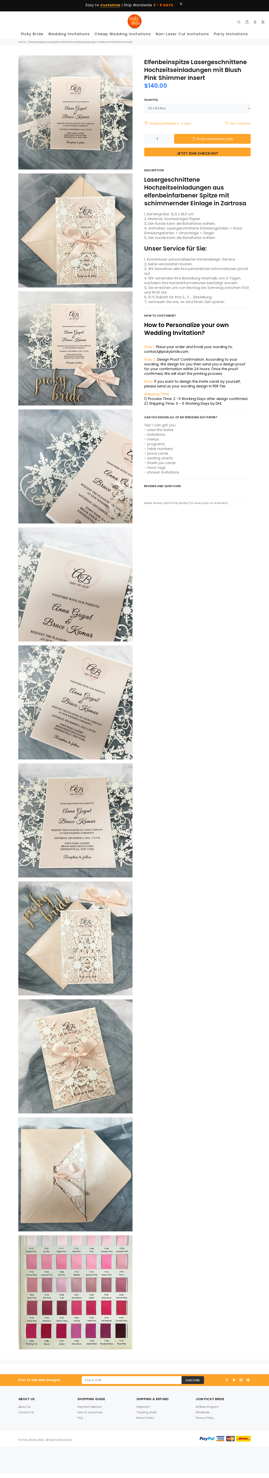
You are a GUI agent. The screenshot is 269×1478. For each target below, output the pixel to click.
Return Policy (145, 1418)
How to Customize (90, 1412)
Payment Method (89, 1407)
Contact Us (26, 1412)
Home (21, 42)
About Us (24, 1407)
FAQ (80, 1418)
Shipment (143, 1407)
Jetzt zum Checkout (197, 153)
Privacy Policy (205, 1418)
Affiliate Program (207, 1407)
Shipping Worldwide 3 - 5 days (170, 123)
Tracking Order (146, 1412)
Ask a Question (240, 123)
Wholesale (203, 1412)
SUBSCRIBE (193, 1380)
